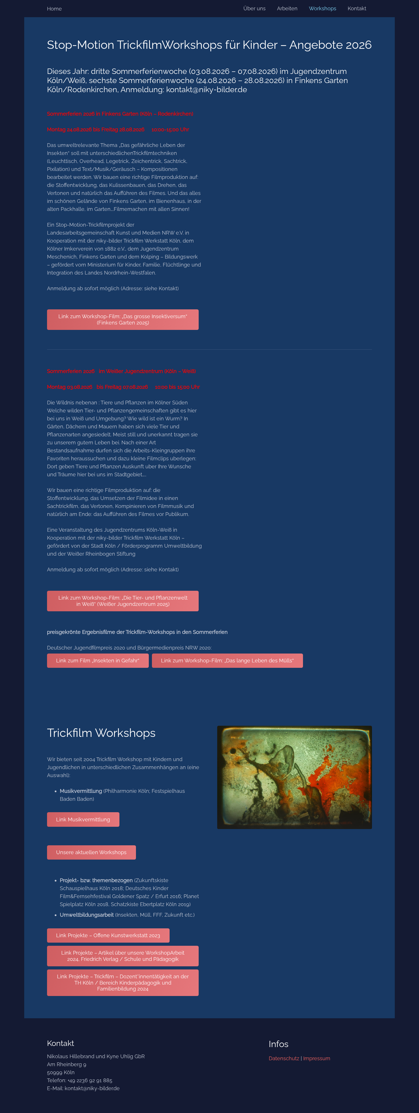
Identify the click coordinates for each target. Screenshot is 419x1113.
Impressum (316, 1058)
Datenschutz (284, 1058)
